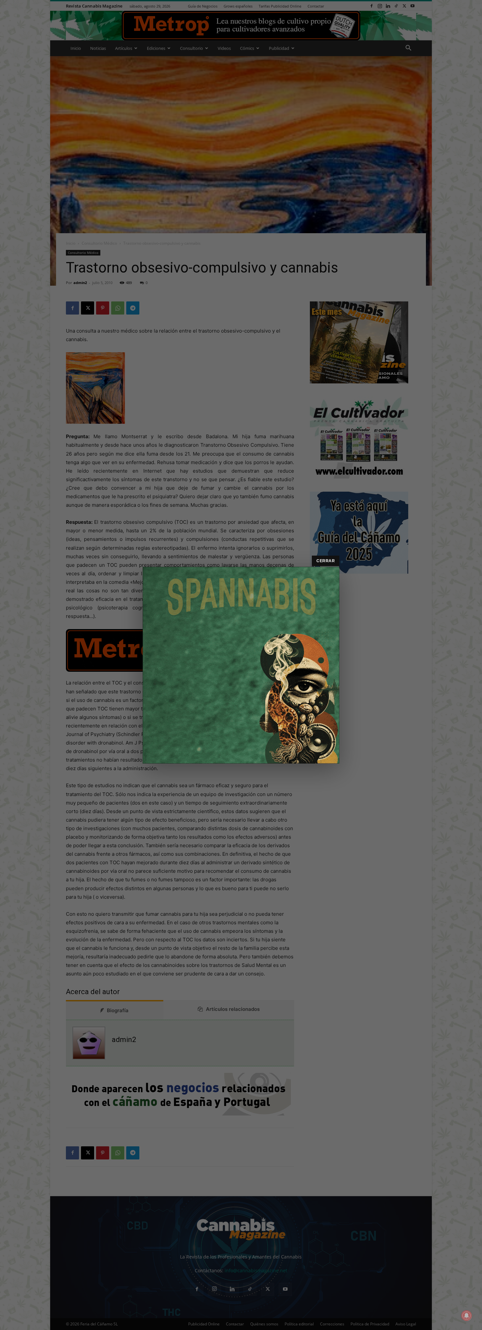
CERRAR (325, 561)
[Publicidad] (241, 665)
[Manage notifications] (466, 1315)
